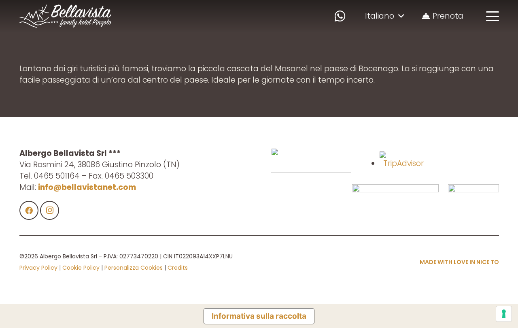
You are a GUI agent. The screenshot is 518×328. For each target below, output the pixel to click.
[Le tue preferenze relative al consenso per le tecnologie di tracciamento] (504, 314)
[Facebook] (29, 210)
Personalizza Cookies (133, 268)
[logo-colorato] (65, 16)
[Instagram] (49, 210)
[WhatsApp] (340, 16)
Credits (178, 268)
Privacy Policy (38, 268)
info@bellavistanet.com (87, 187)
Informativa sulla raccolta (259, 316)
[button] (384, 16)
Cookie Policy (81, 268)
